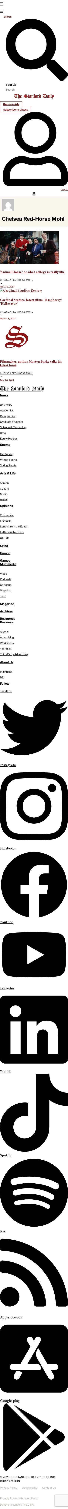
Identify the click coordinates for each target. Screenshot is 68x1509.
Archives (6, 611)
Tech (3, 596)
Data (3, 432)
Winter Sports (8, 459)
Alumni (4, 631)
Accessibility (29, 1487)
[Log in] (35, 185)
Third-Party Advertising (14, 654)
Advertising (7, 637)
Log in (64, 189)
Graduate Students (11, 421)
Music (3, 494)
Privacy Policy (8, 1487)
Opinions (6, 506)
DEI (2, 677)
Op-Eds (4, 537)
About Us (6, 662)
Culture (4, 488)
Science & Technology (13, 427)
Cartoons (5, 584)
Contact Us (49, 1487)
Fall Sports (6, 454)
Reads (4, 499)
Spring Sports (8, 465)
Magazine (7, 604)
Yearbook (6, 648)
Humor (5, 553)
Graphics (5, 590)
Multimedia (8, 564)
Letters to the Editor (12, 532)
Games (5, 560)
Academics (7, 410)
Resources (7, 618)
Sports (5, 445)
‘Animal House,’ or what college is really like (32, 272)
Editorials (5, 521)
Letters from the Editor (13, 526)
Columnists (7, 515)
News (4, 395)
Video (3, 573)
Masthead (6, 671)
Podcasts (5, 579)
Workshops (7, 643)
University (6, 404)
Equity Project (8, 438)
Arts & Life (7, 473)
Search (8, 16)
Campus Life (7, 416)
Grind (4, 546)
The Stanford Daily (22, 388)
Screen (4, 482)
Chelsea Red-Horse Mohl (16, 279)
